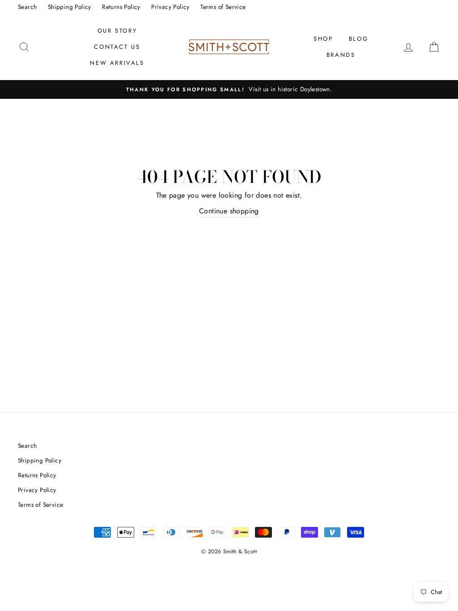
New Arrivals (117, 63)
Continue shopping (229, 211)
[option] (229, 89)
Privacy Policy (170, 6)
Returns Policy (121, 6)
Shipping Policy (69, 6)
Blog (358, 38)
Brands (341, 55)
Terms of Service (223, 6)
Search (27, 6)
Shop (323, 38)
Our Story (117, 30)
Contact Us (117, 46)
